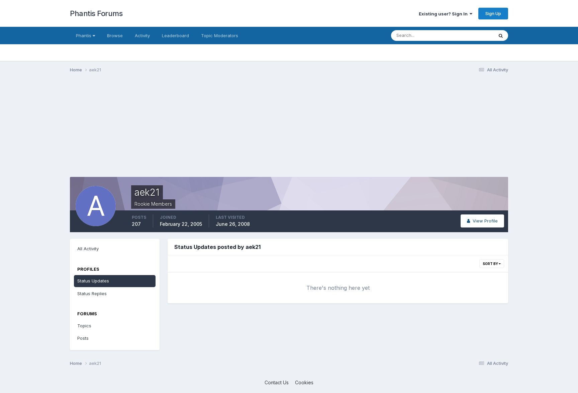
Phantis (84, 35)
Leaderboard (175, 35)
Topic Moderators (219, 35)
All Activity (88, 248)
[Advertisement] (191, 130)
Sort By (491, 264)
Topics (84, 325)
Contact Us (277, 382)
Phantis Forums (96, 13)
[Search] (500, 35)
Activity (142, 35)
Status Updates (469, 35)
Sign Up (493, 13)
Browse (115, 35)
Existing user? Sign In (444, 13)
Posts (83, 338)
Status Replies (92, 293)
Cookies (304, 382)
